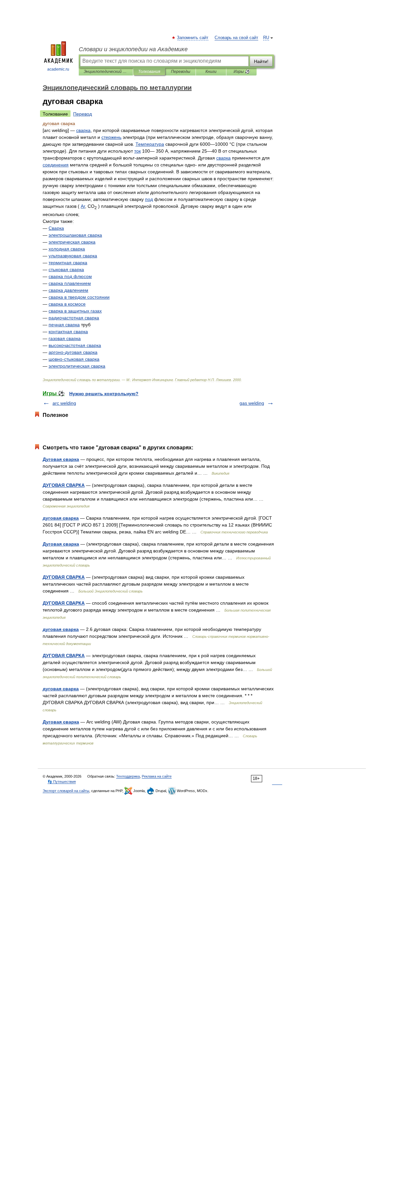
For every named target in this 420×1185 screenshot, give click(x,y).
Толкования (149, 71)
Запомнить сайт (193, 37)
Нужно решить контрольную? (103, 393)
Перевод (82, 114)
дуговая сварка (61, 518)
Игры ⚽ (242, 71)
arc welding (64, 403)
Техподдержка (128, 776)
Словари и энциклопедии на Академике (133, 49)
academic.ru (58, 69)
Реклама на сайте (157, 776)
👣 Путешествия (62, 782)
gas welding (252, 403)
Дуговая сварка (61, 459)
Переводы (180, 71)
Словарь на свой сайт (236, 37)
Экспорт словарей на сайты (66, 791)
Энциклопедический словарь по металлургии (106, 71)
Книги (211, 71)
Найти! (261, 61)
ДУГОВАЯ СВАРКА (64, 485)
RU (266, 37)
